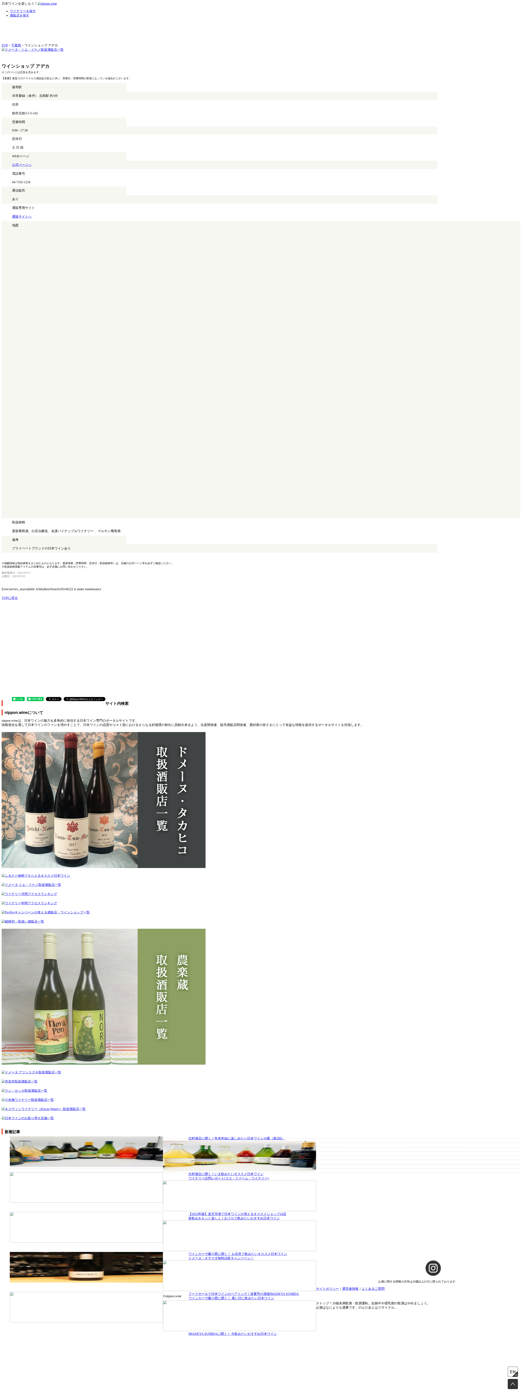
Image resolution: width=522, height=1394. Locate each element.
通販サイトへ (22, 216)
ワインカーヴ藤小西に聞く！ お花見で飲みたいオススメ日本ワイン (237, 1254)
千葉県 (16, 45)
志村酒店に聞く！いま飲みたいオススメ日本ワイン (225, 1174)
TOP (5, 45)
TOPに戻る (10, 598)
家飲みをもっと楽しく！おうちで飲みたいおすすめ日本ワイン (234, 1218)
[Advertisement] (124, 628)
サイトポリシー (327, 1288)
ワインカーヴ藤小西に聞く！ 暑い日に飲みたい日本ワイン (231, 1298)
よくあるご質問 (373, 1288)
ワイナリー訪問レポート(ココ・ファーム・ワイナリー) (228, 1178)
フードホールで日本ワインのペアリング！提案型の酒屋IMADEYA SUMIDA (243, 1294)
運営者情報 (350, 1288)
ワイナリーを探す (23, 11)
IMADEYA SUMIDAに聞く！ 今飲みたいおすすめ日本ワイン (232, 1334)
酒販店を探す (19, 15)
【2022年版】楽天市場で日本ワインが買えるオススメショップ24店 (237, 1214)
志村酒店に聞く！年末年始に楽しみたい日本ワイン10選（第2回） (236, 1138)
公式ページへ (22, 165)
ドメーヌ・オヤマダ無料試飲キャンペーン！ (221, 1258)
